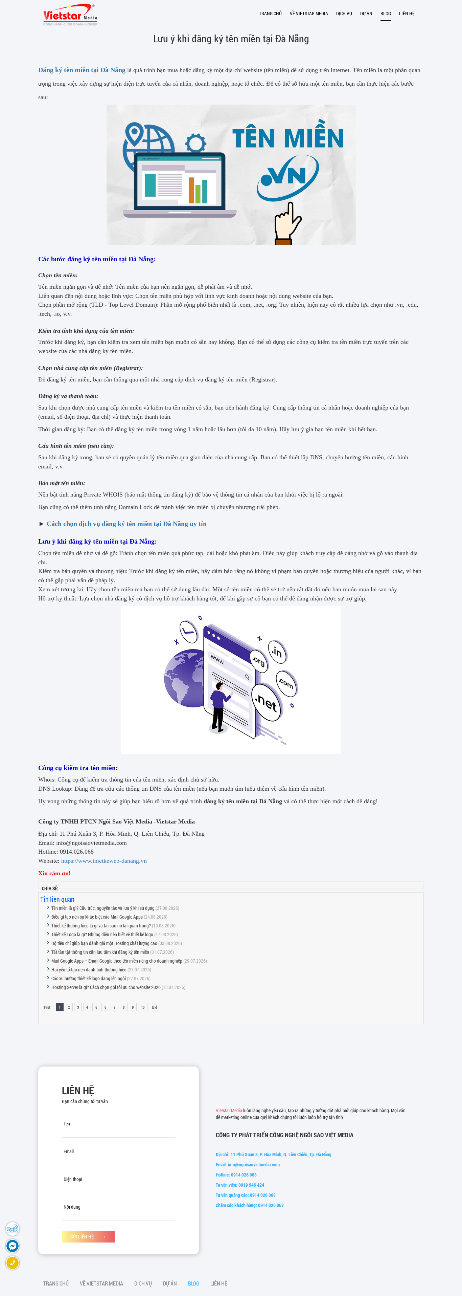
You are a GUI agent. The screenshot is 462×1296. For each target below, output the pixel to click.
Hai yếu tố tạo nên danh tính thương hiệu (88, 969)
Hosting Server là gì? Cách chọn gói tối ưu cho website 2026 (106, 987)
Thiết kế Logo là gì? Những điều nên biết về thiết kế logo (102, 934)
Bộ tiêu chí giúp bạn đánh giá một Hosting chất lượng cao (104, 943)
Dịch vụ (344, 13)
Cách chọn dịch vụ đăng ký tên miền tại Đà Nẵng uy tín (127, 523)
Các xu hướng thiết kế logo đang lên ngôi (88, 978)
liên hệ (407, 13)
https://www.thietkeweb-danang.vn (104, 860)
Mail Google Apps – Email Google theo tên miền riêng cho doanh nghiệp (116, 961)
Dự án (366, 13)
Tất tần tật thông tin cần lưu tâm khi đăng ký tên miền (100, 952)
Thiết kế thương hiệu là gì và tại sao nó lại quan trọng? (101, 925)
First (47, 1007)
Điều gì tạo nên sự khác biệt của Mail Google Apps (97, 917)
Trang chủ (270, 13)
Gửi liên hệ (82, 1236)
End (154, 1007)
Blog (385, 13)
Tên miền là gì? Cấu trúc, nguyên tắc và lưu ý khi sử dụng (103, 908)
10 (142, 1007)
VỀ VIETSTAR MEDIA (309, 13)
